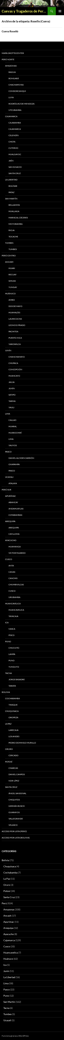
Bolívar (13, 186)
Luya (11, 97)
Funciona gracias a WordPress (15, 1036)
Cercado (13, 755)
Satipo (12, 394)
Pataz (11, 192)
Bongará (14, 78)
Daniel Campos (17, 774)
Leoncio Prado (17, 325)
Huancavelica (13, 603)
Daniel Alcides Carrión (21, 458)
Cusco (8, 559)
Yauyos (13, 445)
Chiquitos (14, 799)
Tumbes (9, 243)
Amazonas (11, 65)
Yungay (13, 287)
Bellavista (14, 205)
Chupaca (13, 363)
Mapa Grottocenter (13, 53)
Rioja (12, 230)
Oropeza (13, 717)
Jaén (11, 160)
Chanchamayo (17, 357)
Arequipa (10, 521)
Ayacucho (10, 540)
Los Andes (14, 736)
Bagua (12, 72)
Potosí (8, 761)
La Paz (8, 723)
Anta (11, 565)
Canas (12, 572)
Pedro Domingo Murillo (22, 742)
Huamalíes (14, 312)
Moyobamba (16, 224)
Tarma (12, 401)
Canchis (13, 578)
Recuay (13, 274)
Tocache (13, 236)
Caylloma (14, 534)
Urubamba (14, 597)
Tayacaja (13, 616)
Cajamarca (11, 116)
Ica (7, 622)
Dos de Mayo (15, 306)
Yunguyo (14, 667)
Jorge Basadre (17, 679)
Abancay (13, 502)
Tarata (12, 685)
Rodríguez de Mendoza (21, 103)
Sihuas (12, 281)
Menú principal (60, 11)
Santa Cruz (15, 173)
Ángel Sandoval (17, 793)
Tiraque (13, 704)
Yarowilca (15, 344)
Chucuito (14, 648)
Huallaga (14, 211)
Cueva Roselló (10, 31)
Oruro (9, 749)
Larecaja (13, 730)
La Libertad (11, 179)
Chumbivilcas (16, 584)
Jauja (12, 382)
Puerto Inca (15, 338)
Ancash (9, 262)
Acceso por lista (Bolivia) (16, 837)
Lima (7, 413)
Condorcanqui (17, 91)
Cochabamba (12, 698)
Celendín (14, 135)
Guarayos (14, 812)
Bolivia (5, 860)
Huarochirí (15, 432)
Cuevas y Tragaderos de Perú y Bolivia (25, 11)
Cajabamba (15, 122)
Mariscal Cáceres (18, 217)
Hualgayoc (15, 154)
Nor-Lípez (14, 780)
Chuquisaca (12, 711)
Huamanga (15, 546)
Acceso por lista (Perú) (14, 831)
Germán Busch (17, 806)
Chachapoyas (16, 84)
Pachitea (13, 331)
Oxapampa (14, 464)
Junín (8, 350)
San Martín (11, 198)
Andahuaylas (16, 508)
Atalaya (13, 483)
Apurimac (8, 921)
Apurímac (10, 496)
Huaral (13, 426)
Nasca (12, 629)
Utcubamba (15, 110)
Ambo (12, 300)
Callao (12, 420)
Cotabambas (15, 515)
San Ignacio (15, 167)
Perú (4, 903)
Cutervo (13, 148)
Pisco (12, 635)
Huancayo (14, 375)
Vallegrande (16, 818)
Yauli (11, 407)
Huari (12, 268)
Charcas (13, 768)
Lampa (12, 654)
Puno (8, 641)
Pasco (8, 451)
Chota (12, 141)
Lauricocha (15, 319)
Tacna (8, 673)
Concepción (15, 369)
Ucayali (9, 477)
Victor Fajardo (17, 553)
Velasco (13, 825)
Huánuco (10, 293)
